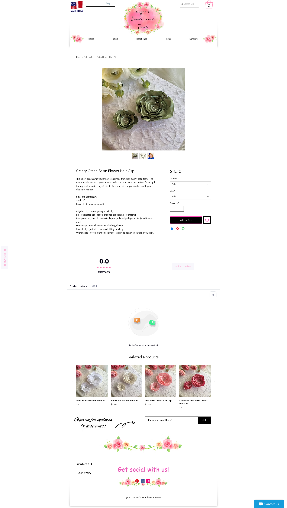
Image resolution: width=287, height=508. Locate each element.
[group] (143, 387)
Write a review (183, 266)
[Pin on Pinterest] (177, 228)
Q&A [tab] (94, 286)
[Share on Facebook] (172, 228)
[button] (209, 4)
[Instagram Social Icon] (148, 481)
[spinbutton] (177, 208)
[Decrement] (172, 208)
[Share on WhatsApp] (183, 228)
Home (79, 57)
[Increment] (181, 208)
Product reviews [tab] (78, 286)
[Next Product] (215, 381)
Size (172, 191)
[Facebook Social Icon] (143, 481)
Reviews (4, 257)
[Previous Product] (72, 381)
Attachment (176, 178)
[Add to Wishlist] (207, 220)
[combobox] (190, 184)
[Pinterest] (137, 481)
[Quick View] (92, 381)
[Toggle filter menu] (213, 294)
